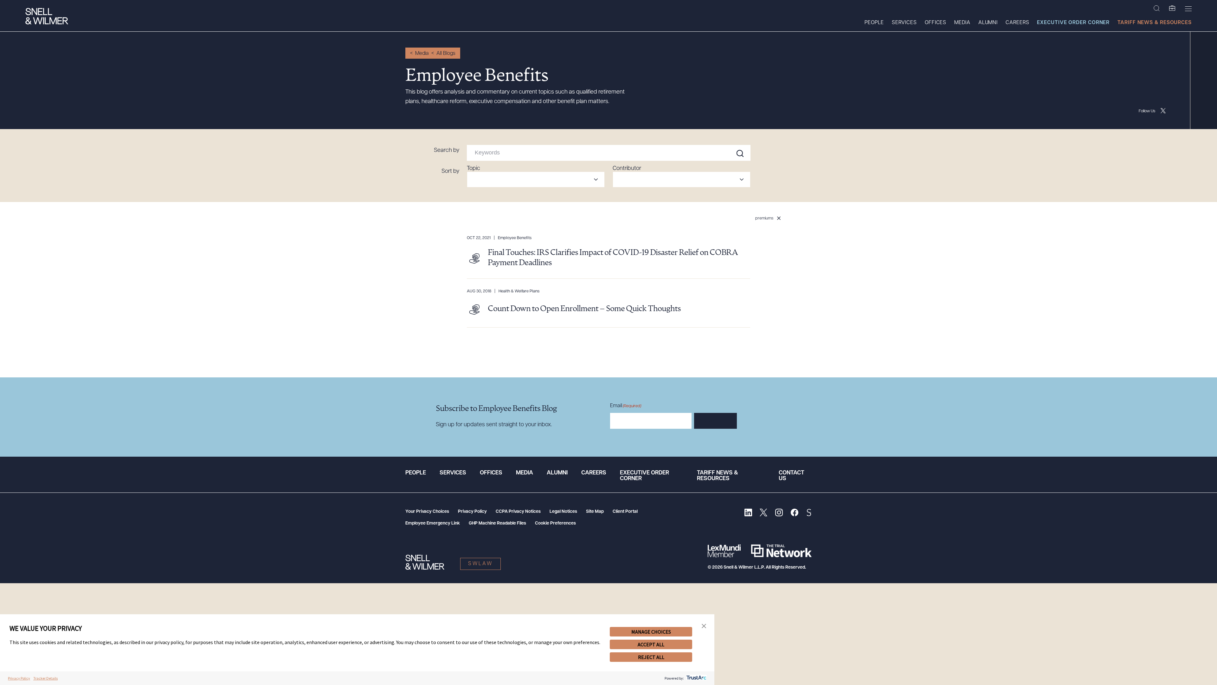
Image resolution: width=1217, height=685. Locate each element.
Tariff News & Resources (1154, 22)
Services (904, 22)
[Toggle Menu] (1188, 8)
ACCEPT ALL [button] (651, 644)
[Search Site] (1157, 8)
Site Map (595, 511)
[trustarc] (696, 678)
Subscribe (715, 421)
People (874, 22)
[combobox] (536, 179)
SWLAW (480, 563)
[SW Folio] (1172, 8)
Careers (1017, 22)
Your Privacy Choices (427, 511)
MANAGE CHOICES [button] (651, 632)
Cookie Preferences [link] (555, 523)
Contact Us (791, 476)
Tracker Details (45, 678)
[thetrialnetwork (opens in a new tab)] (781, 551)
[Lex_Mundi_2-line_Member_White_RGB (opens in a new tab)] (724, 551)
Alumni (988, 22)
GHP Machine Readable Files (497, 523)
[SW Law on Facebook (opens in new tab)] (794, 513)
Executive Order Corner (1073, 22)
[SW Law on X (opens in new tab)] (763, 513)
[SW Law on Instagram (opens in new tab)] (779, 513)
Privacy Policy (472, 511)
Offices (935, 22)
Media (962, 22)
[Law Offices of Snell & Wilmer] (46, 17)
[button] (704, 626)
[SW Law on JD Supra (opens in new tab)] (809, 513)
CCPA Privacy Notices (518, 511)
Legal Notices (563, 511)
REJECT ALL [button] (651, 657)
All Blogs (445, 53)
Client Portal (625, 511)
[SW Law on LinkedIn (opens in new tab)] (748, 513)
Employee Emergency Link (432, 523)
